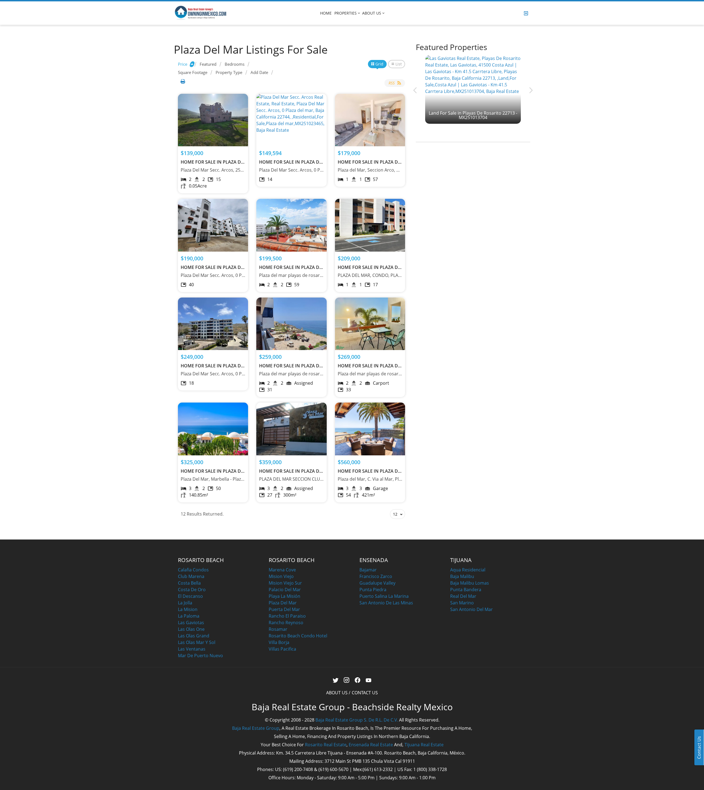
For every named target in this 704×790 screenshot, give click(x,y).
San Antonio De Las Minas (386, 603)
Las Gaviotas (191, 623)
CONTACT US (365, 693)
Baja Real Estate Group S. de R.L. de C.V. (356, 720)
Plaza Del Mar (283, 603)
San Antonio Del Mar (471, 609)
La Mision (187, 609)
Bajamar (368, 570)
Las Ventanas (191, 649)
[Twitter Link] (335, 680)
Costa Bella (189, 583)
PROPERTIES (345, 13)
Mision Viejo (281, 576)
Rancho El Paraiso (287, 616)
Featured (208, 64)
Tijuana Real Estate (424, 745)
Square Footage (192, 72)
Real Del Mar (463, 596)
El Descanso (190, 596)
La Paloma (188, 616)
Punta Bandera (465, 590)
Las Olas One (191, 629)
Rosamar (278, 629)
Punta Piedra (372, 590)
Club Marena (191, 576)
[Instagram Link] (346, 680)
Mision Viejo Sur (285, 583)
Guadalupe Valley (377, 583)
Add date (259, 72)
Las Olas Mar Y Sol (196, 642)
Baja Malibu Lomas (469, 583)
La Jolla (185, 603)
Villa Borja (279, 642)
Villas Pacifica (282, 649)
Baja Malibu (462, 576)
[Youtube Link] (368, 680)
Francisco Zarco (375, 576)
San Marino (462, 603)
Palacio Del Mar (285, 590)
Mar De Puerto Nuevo (200, 656)
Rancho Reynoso (286, 623)
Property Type (229, 72)
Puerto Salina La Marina (384, 596)
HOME (326, 13)
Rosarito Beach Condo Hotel (298, 636)
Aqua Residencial (467, 570)
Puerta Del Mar (284, 609)
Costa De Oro (192, 590)
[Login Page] (526, 13)
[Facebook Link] (357, 680)
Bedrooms (234, 64)
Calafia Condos (193, 570)
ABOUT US (371, 13)
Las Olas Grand (193, 636)
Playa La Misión (284, 596)
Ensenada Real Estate (371, 745)
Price (182, 64)
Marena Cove (282, 570)
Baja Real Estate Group (255, 728)
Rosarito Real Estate (325, 745)
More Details (213, 119)
